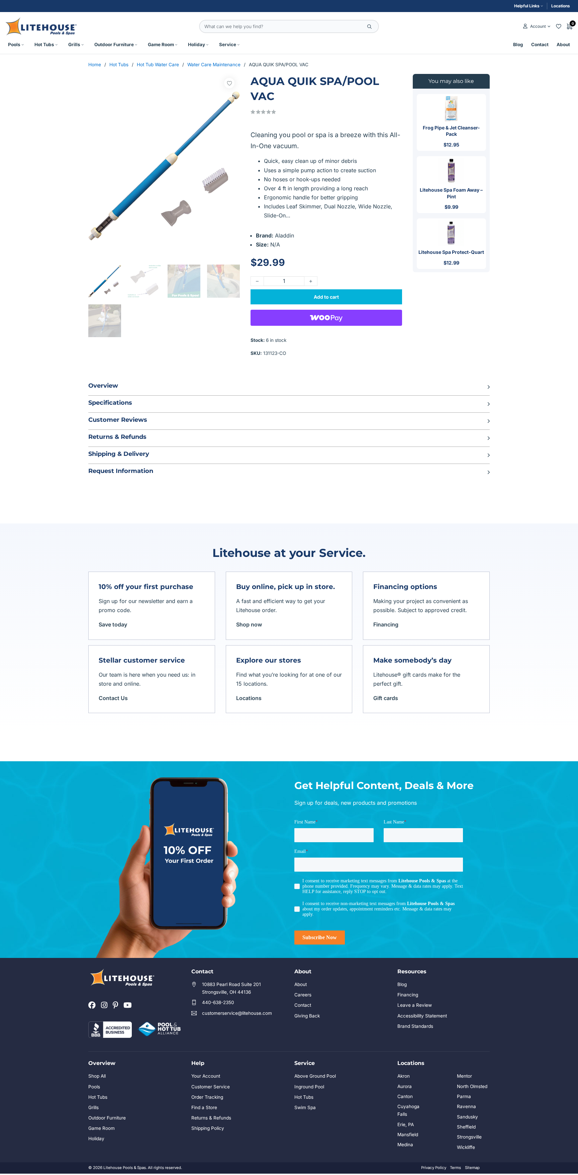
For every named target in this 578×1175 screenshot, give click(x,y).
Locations (560, 5)
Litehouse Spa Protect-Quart (451, 252)
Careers (302, 994)
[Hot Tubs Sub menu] (56, 44)
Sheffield (466, 1127)
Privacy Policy (433, 1167)
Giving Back (307, 1015)
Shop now (249, 624)
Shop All (97, 1076)
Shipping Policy (207, 1128)
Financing (385, 624)
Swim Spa (305, 1107)
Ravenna (466, 1106)
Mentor (464, 1076)
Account (538, 26)
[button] (289, 387)
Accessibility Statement (422, 1015)
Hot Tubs (44, 44)
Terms (455, 1167)
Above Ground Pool (315, 1076)
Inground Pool (309, 1086)
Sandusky (467, 1116)
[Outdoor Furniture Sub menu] (136, 44)
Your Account (205, 1076)
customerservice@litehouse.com (237, 1013)
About (563, 44)
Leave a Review (414, 1005)
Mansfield (407, 1134)
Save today (113, 624)
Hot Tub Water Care (158, 64)
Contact (540, 44)
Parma (464, 1096)
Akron (403, 1076)
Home (94, 64)
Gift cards (385, 698)
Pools (14, 44)
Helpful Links (527, 5)
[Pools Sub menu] (22, 44)
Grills (74, 44)
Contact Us (113, 698)
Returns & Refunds (211, 1117)
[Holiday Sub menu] (207, 44)
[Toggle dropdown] (549, 26)
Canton (405, 1096)
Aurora (404, 1086)
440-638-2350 (218, 1002)
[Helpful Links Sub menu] (542, 6)
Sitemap (472, 1167)
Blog (518, 44)
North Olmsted (472, 1086)
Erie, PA (405, 1124)
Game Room (161, 44)
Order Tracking (207, 1097)
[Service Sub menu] (238, 44)
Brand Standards (415, 1026)
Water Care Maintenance (213, 64)
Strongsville (469, 1137)
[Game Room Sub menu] (176, 44)
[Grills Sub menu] (82, 44)
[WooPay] (326, 318)
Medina (405, 1144)
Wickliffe (466, 1147)
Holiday (196, 44)
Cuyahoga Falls (408, 1110)
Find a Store (204, 1107)
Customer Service (210, 1086)
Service (227, 44)
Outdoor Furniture (114, 44)
